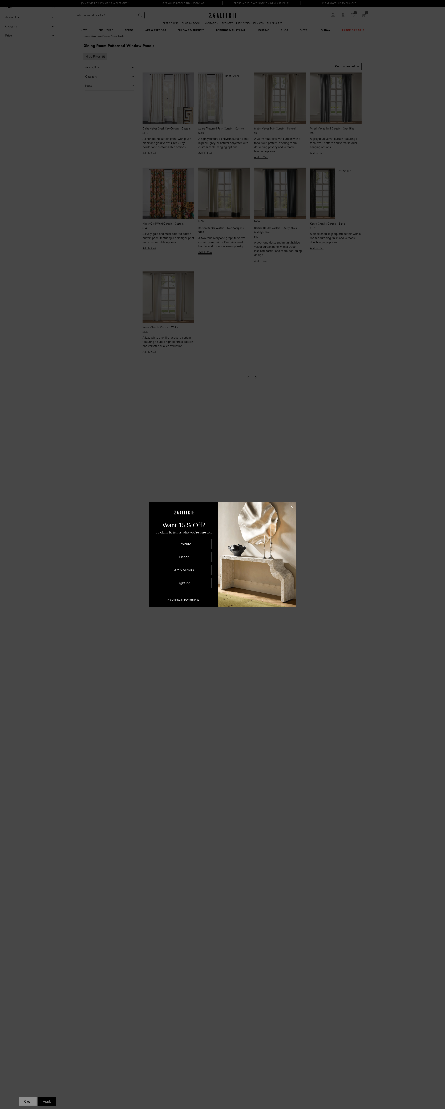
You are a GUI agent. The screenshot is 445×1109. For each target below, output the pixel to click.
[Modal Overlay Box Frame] (222, 554)
